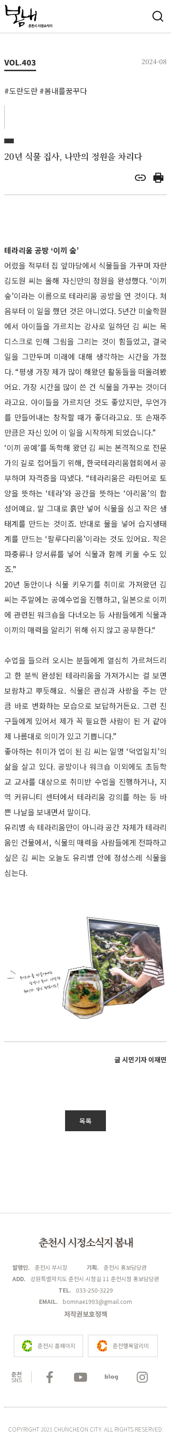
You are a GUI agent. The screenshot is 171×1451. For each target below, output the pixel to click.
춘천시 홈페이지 (57, 1345)
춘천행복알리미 (131, 1345)
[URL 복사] (140, 180)
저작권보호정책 (85, 1314)
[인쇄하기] (158, 180)
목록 (85, 1120)
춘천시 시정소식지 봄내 (85, 1242)
